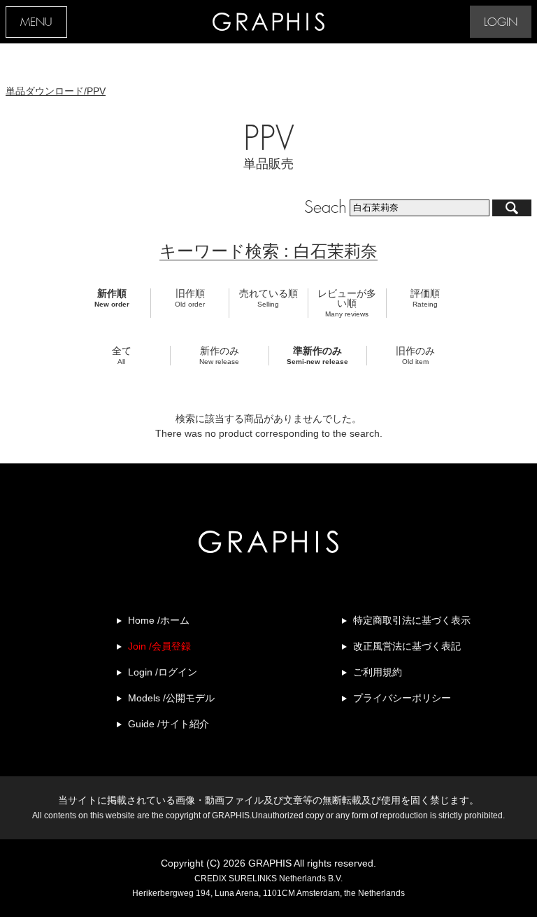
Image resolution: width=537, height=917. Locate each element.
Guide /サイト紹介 (168, 723)
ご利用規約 (377, 672)
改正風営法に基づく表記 (407, 646)
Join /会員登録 (159, 646)
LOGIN (500, 23)
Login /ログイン (162, 672)
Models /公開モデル (171, 698)
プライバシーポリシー (402, 698)
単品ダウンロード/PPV (56, 91)
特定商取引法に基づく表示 (412, 620)
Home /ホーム (158, 620)
